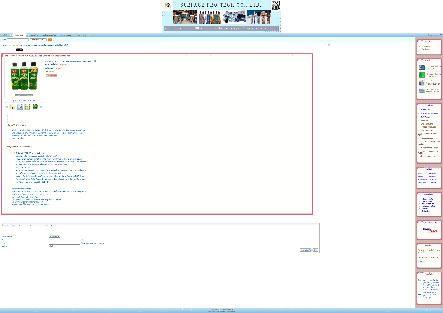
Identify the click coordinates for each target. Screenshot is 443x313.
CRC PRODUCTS (427, 130)
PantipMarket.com (230, 311)
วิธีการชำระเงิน (81, 35)
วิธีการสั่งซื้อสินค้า (66, 35)
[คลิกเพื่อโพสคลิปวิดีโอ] (52, 246)
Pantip (211, 309)
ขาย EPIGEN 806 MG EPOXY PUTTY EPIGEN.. (432, 91)
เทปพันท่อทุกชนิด (427, 138)
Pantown (224, 309)
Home (5, 45)
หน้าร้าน (5, 35)
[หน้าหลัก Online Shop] (427, 156)
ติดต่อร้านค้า (35, 35)
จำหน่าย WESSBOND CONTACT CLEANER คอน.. (432, 83)
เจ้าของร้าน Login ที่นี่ (435, 35)
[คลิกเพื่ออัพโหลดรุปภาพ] (50, 246)
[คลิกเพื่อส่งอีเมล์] (95, 61)
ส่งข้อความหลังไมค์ (49, 35)
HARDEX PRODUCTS (428, 127)
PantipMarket (217, 309)
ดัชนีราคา (424, 120)
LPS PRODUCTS (427, 124)
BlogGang (230, 309)
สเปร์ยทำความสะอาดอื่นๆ (429, 148)
